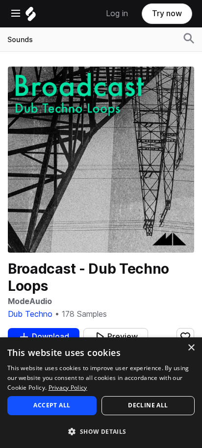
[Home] (30, 16)
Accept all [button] (51, 405)
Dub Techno (30, 314)
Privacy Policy (68, 387)
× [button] (191, 348)
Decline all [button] (148, 405)
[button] (101, 431)
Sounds (20, 40)
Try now (167, 13)
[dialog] (101, 392)
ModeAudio (30, 301)
